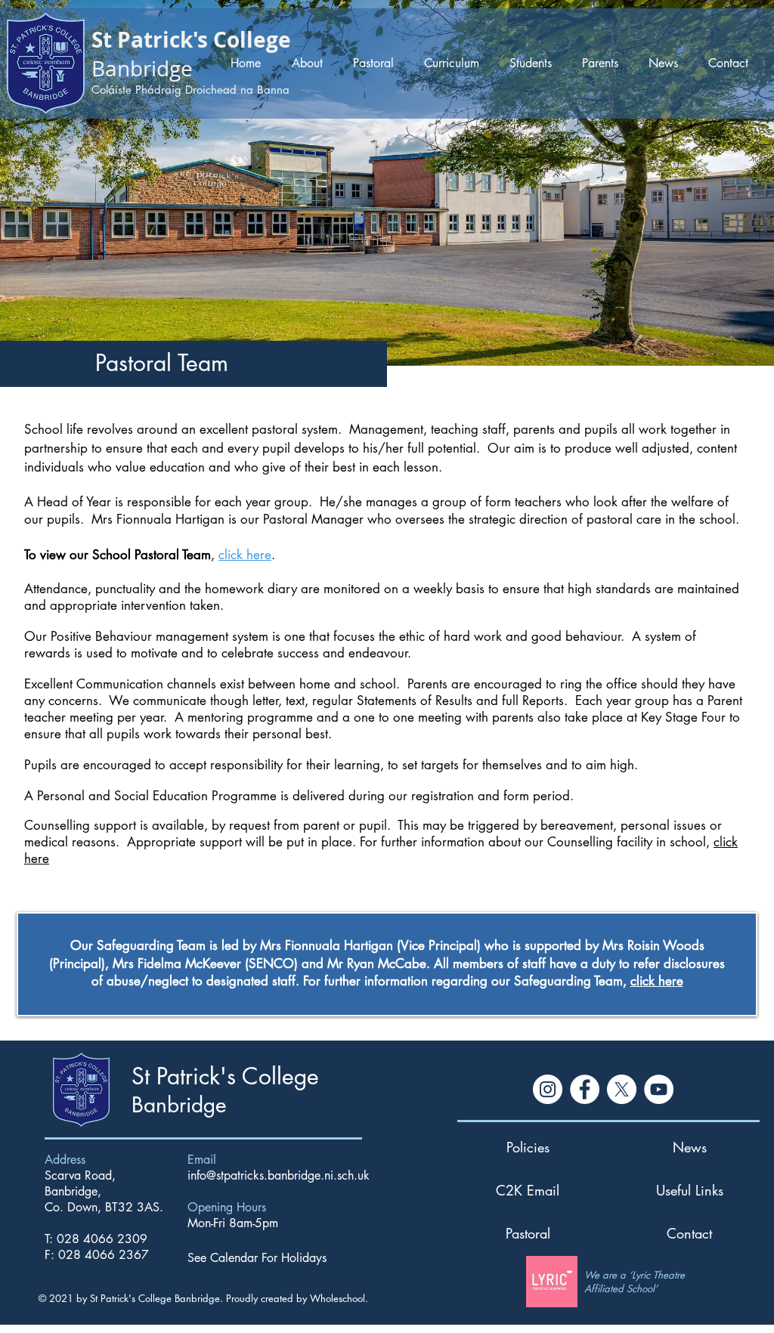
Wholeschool (337, 1298)
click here (244, 554)
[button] (310, 63)
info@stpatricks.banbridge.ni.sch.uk (278, 1175)
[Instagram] (547, 1089)
